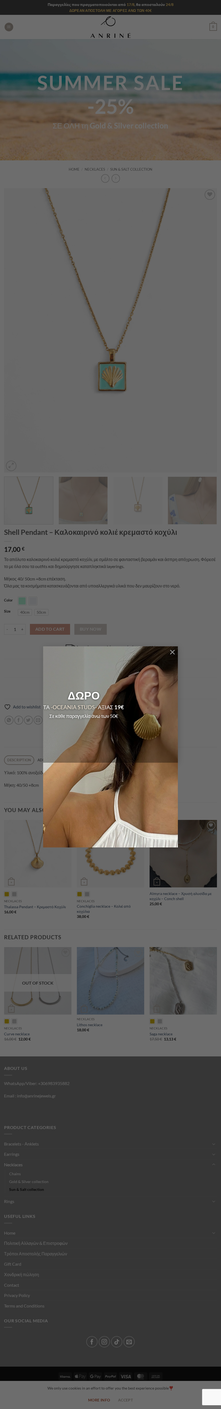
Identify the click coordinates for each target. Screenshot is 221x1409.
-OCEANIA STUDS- (74, 707)
